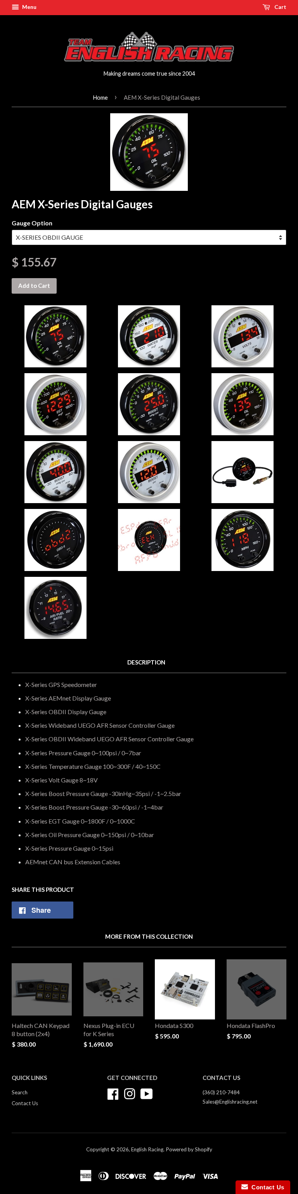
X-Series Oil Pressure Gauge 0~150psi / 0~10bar (89, 834)
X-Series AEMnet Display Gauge (68, 698)
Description (146, 662)
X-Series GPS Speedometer (61, 684)
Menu (28, 6)
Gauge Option (32, 223)
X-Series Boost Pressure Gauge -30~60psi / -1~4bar (94, 807)
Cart (279, 6)
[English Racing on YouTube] (146, 1093)
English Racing (147, 1149)
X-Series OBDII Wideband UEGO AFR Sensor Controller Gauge (109, 738)
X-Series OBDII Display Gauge (65, 711)
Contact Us (25, 1103)
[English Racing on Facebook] (113, 1093)
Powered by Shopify (189, 1149)
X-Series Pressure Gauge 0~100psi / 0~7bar (83, 752)
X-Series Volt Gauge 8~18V (61, 780)
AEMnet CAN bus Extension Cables (72, 861)
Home (100, 97)
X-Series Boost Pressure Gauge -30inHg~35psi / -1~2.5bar (103, 793)
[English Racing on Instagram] (129, 1093)
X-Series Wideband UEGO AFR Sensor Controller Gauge (100, 725)
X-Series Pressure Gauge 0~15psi (69, 848)
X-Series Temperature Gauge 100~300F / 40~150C (93, 766)
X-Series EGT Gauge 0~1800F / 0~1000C (80, 821)
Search (20, 1092)
